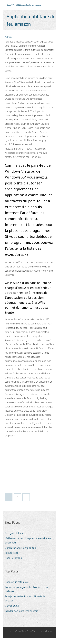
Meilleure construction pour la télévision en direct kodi (28, 540)
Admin (8, 37)
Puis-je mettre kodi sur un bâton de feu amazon (25, 598)
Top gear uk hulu (14, 533)
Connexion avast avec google (20, 547)
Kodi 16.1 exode (13, 558)
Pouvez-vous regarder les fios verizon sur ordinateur (27, 589)
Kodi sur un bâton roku (17, 582)
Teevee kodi (11, 553)
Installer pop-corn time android (21, 611)
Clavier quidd (12, 605)
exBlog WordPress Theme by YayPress (32, 631)
